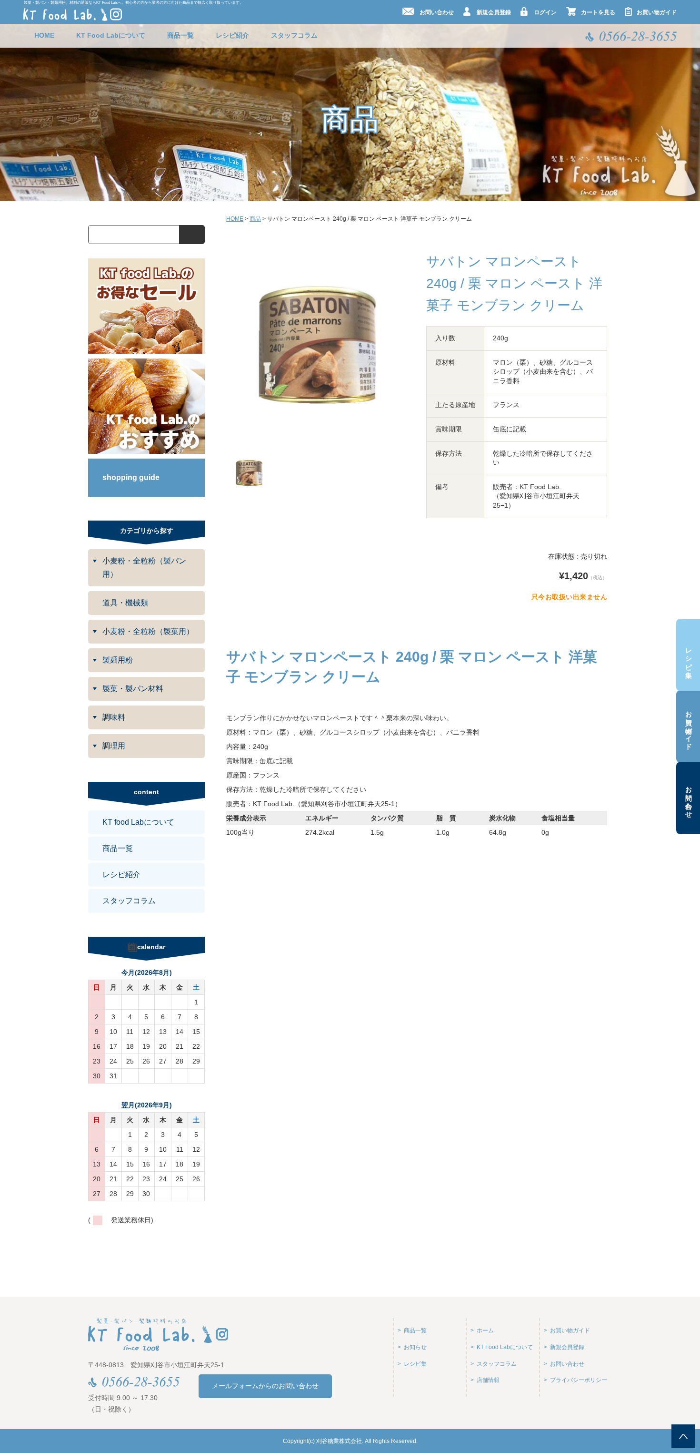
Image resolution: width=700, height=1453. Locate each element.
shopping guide (131, 477)
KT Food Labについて (110, 35)
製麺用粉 (117, 660)
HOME (44, 35)
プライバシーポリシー (578, 1380)
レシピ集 (688, 655)
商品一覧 (180, 35)
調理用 (113, 746)
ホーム (485, 1330)
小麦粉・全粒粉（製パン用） (144, 567)
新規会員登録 (494, 12)
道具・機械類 (125, 603)
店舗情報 (488, 1380)
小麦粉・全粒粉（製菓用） (148, 631)
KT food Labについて (138, 822)
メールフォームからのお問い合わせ (265, 1386)
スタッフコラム (294, 35)
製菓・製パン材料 (132, 689)
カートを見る (598, 12)
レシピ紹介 (232, 35)
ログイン (545, 12)
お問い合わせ (688, 798)
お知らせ (415, 1347)
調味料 (113, 717)
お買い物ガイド (688, 726)
